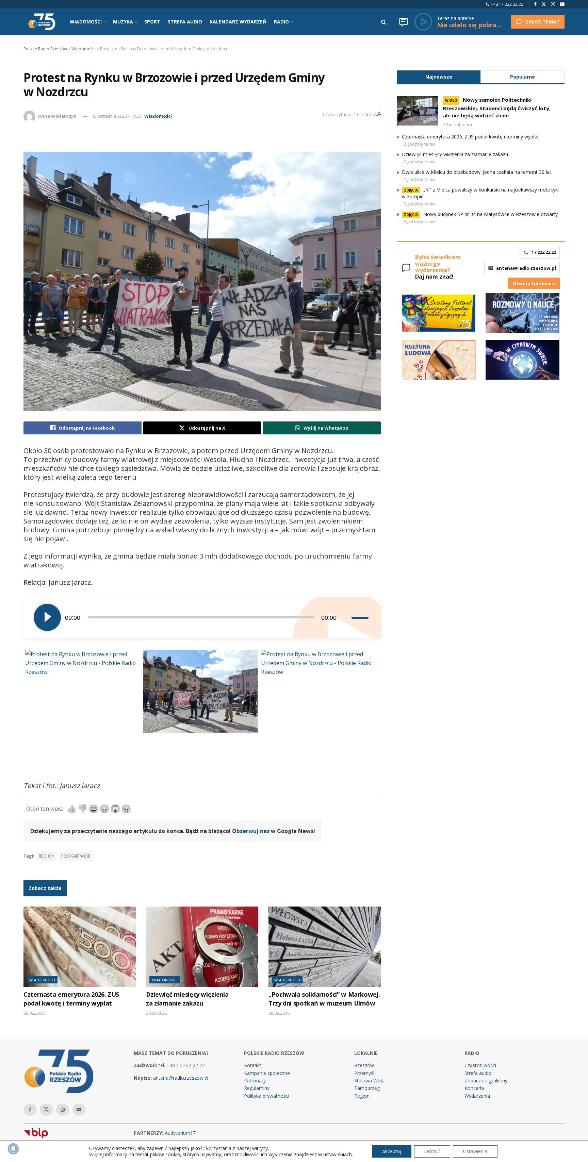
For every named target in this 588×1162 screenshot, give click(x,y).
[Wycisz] (346, 617)
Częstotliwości (480, 1065)
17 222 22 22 (544, 252)
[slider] (361, 617)
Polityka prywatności (266, 1096)
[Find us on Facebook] (535, 4)
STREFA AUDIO (185, 21)
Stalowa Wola (369, 1080)
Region (362, 1096)
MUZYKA (123, 21)
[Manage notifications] (13, 1148)
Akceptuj (391, 1151)
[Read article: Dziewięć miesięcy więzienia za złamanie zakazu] (202, 947)
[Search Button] (383, 22)
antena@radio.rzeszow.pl (526, 268)
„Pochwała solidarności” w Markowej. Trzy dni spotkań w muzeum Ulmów (324, 998)
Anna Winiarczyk (57, 116)
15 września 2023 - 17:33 (116, 116)
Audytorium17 (180, 1133)
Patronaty (255, 1080)
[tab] (438, 76)
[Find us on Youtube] (562, 4)
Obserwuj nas (251, 831)
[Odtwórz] (47, 617)
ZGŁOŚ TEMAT (542, 21)
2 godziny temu (419, 144)
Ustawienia (475, 1151)
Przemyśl (364, 1073)
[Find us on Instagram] (553, 4)
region (47, 856)
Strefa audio (477, 1073)
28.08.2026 (34, 1013)
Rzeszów (364, 1065)
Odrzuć (432, 1151)
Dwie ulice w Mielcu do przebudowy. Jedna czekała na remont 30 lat (476, 172)
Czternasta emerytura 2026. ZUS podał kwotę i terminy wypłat (71, 998)
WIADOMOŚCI (86, 21)
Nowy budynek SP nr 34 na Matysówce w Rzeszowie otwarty (490, 214)
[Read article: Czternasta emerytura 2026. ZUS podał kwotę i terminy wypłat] (79, 947)
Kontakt (252, 1065)
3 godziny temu (419, 204)
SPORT (152, 21)
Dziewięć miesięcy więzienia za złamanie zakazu (187, 998)
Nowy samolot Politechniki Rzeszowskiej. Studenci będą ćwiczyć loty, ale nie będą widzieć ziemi (497, 107)
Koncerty (474, 1088)
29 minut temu (457, 124)
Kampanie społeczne (267, 1073)
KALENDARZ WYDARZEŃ (238, 21)
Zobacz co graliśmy (485, 1080)
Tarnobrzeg (367, 1088)
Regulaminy (257, 1088)
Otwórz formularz (534, 283)
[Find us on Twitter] (543, 4)
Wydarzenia (477, 1096)
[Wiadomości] (403, 22)
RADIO (281, 21)
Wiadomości (158, 116)
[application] (202, 617)
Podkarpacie (75, 856)
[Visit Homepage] (41, 21)
